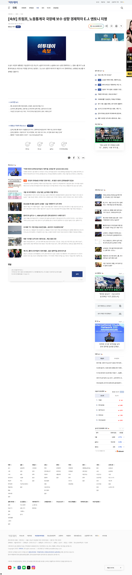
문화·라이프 (11, 502)
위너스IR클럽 (71, 502)
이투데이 (10, 14)
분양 (33, 477)
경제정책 (58, 468)
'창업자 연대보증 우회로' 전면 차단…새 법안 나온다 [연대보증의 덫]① (49, 181)
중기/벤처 (46, 490)
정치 (83, 465)
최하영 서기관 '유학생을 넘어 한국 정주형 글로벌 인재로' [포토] (109, 346)
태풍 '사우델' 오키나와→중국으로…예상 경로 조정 (39, 239)
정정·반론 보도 (77, 535)
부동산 (34, 465)
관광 (9, 505)
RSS (122, 2)
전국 (97, 481)
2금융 (21, 477)
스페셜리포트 (47, 502)
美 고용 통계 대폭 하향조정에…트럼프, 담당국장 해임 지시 (27, 106)
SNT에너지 (101, 410)
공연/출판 (10, 517)
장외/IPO (10, 477)
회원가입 (103, 2)
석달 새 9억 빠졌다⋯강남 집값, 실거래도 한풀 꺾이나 (40, 192)
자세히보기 (30, 125)
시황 (9, 471)
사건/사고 (98, 474)
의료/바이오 (47, 487)
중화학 (45, 477)
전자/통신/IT (47, 471)
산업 (45, 465)
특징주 (102, 358)
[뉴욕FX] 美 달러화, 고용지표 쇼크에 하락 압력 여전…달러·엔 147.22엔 (30, 109)
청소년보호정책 (51, 535)
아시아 (48, 8)
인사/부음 (98, 484)
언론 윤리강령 (32, 552)
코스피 (102, 395)
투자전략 (116, 358)
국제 (14, 7)
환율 (9, 490)
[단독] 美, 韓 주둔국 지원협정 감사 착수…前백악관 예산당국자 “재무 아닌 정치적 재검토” (36, 130)
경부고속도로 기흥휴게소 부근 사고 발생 (112, 85)
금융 (21, 465)
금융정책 (22, 468)
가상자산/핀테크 (24, 484)
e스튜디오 (34, 505)
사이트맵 (104, 535)
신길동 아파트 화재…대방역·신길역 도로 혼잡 (113, 80)
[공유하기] (107, 26)
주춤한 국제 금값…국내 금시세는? (107, 94)
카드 (21, 481)
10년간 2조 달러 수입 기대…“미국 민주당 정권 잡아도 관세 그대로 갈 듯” (31, 111)
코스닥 (116, 395)
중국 (43, 8)
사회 (97, 465)
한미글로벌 (101, 405)
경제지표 (58, 471)
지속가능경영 (96, 502)
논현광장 (111, 471)
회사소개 (21, 535)
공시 (9, 468)
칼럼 (110, 484)
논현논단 (111, 468)
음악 (9, 514)
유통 (45, 484)
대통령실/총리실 (86, 468)
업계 (33, 471)
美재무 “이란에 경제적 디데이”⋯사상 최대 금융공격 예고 (26, 135)
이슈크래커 (22, 505)
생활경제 (58, 474)
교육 (97, 471)
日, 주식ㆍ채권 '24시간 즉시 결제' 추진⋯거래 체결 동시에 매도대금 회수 (113, 205)
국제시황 (10, 493)
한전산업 (100, 415)
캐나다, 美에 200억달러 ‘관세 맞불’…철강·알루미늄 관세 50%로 (44, 251)
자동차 (45, 474)
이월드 (100, 400)
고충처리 (60, 535)
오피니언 (111, 465)
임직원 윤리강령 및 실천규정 (51, 552)
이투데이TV (35, 502)
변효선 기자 (11, 27)
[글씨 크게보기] (121, 26)
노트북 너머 (111, 487)
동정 (97, 487)
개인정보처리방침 (39, 535)
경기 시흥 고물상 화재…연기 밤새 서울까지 (110, 104)
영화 (9, 511)
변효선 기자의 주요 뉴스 (18, 126)
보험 (21, 474)
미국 (38, 8)
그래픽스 (22, 511)
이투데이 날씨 (84, 502)
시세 (9, 474)
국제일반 (31, 8)
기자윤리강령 (40, 552)
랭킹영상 (34, 508)
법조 (97, 468)
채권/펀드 (10, 487)
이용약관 (29, 535)
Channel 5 (59, 502)
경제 (57, 465)
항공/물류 (46, 481)
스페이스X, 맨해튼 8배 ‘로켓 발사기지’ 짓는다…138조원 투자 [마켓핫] (112, 212)
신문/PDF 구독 (115, 2)
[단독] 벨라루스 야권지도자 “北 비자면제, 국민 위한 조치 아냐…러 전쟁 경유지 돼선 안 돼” (36, 132)
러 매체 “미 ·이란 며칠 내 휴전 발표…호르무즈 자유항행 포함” (43, 227)
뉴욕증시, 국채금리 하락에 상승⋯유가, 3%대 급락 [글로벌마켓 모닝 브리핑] (113, 235)
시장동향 (34, 468)
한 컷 (21, 514)
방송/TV (10, 508)
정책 (33, 474)
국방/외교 (84, 474)
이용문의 (68, 535)
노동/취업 (98, 477)
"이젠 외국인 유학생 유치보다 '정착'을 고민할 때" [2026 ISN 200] (45, 169)
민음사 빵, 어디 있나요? (105, 75)
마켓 (9, 465)
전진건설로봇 (101, 420)
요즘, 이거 (22, 508)
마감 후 (110, 481)
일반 (9, 496)
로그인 (97, 2)
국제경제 (23, 8)
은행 (21, 471)
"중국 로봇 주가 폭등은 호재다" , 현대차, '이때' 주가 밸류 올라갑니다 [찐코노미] (109, 147)
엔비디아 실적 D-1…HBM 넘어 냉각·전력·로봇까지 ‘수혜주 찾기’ (44, 216)
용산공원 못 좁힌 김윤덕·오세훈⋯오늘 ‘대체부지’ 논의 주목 (42, 204)
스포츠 (9, 521)
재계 (45, 468)
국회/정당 (84, 471)
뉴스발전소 (23, 502)
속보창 (108, 2)
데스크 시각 (111, 477)
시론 (110, 474)
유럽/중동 (55, 8)
